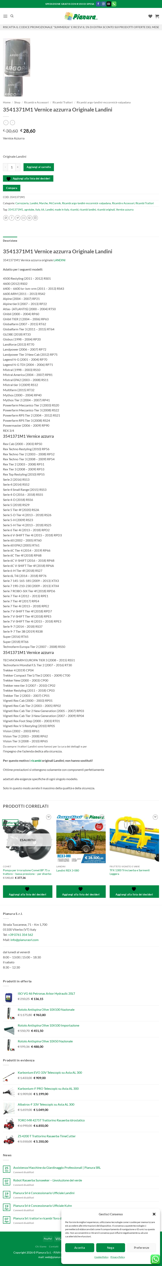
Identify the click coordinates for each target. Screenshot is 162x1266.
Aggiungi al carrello (39, 167)
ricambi (74, 209)
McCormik (55, 203)
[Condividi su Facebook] (11, 218)
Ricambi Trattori (63, 102)
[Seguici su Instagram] (103, 3)
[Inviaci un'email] (108, 3)
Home (6, 102)
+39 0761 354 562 (20, 934)
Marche (43, 203)
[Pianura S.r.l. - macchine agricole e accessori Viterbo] (81, 16)
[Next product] (5, 122)
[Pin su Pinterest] (29, 218)
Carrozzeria (22, 203)
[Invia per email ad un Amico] (23, 218)
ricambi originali (106, 209)
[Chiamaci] (114, 3)
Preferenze (141, 1247)
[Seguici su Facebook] (98, 3)
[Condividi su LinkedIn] (35, 218)
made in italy (62, 209)
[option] (81, 57)
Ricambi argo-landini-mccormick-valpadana (104, 102)
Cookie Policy (101, 1257)
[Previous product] (12, 122)
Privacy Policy (117, 1257)
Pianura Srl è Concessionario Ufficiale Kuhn (42, 1205)
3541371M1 (15, 209)
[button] (154, 1214)
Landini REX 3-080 (67, 870)
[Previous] (3, 858)
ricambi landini (88, 209)
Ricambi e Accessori (36, 102)
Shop (17, 102)
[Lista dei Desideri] (150, 16)
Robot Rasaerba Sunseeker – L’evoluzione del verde (47, 1180)
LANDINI (59, 260)
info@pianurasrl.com (24, 940)
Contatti (53, 1246)
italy (37, 209)
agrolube (29, 209)
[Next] (159, 858)
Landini (34, 203)
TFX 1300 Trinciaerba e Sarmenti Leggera (130, 872)
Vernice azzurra (125, 209)
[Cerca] (11, 16)
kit (42, 209)
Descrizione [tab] (10, 240)
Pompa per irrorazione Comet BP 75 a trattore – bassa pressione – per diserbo (27, 872)
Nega (110, 1247)
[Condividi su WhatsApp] (5, 218)
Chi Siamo (41, 1246)
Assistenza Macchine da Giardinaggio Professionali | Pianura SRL (57, 1167)
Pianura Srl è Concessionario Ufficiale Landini (43, 1193)
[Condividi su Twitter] (17, 218)
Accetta (79, 1247)
